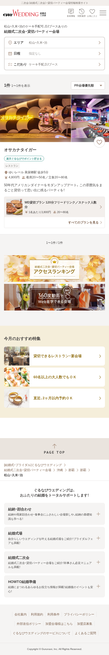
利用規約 (37, 614)
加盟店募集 (84, 624)
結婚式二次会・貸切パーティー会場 (27, 470)
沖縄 (60, 470)
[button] (54, 514)
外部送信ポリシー (29, 624)
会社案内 (20, 614)
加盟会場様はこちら (59, 624)
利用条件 (53, 614)
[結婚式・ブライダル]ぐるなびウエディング (33, 465)
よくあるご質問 (85, 633)
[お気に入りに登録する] (99, 142)
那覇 (71, 470)
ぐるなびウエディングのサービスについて (41, 633)
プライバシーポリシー (79, 614)
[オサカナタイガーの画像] (54, 118)
